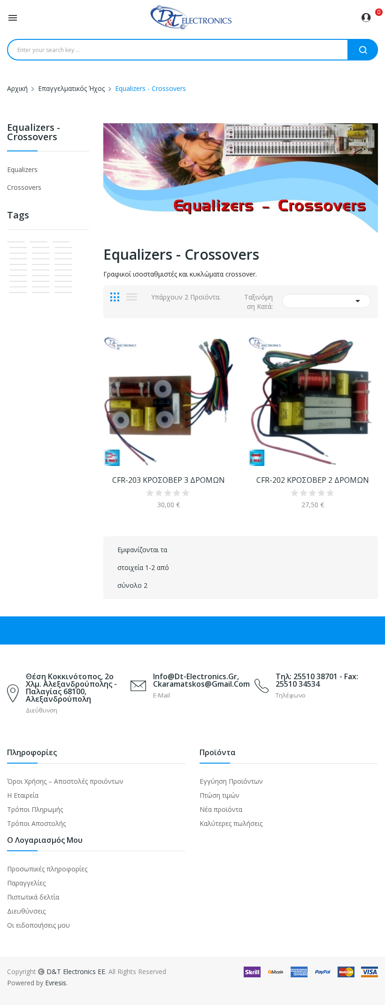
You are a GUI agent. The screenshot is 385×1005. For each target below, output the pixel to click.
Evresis (55, 982)
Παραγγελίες (26, 882)
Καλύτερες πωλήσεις (231, 823)
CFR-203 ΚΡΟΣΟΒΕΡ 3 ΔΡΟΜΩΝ (168, 480)
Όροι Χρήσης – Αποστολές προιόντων (65, 781)
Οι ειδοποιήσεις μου (38, 925)
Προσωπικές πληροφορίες (47, 868)
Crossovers (24, 187)
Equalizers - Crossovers (33, 133)
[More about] (16, 241)
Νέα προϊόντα (221, 809)
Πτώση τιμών (219, 795)
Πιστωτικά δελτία (33, 896)
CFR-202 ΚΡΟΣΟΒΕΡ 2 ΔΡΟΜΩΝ (312, 480)
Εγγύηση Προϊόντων (231, 781)
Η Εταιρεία (22, 795)
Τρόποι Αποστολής (36, 823)
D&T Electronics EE (75, 971)
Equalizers (22, 169)
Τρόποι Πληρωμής (35, 809)
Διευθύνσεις (26, 911)
